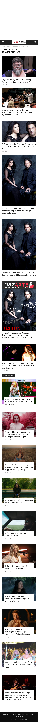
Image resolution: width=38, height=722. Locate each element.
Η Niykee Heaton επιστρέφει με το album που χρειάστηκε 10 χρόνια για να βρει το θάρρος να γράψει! (19, 467)
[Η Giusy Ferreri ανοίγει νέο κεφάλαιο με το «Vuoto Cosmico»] (19, 490)
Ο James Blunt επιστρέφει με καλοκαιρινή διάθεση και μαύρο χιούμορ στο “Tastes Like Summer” (18, 631)
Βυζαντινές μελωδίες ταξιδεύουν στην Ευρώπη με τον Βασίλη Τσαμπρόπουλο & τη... (19, 146)
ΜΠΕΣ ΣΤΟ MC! (29, 714)
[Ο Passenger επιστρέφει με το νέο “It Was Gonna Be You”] (19, 523)
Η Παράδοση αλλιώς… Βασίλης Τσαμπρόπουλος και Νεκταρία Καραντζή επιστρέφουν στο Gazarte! (17, 335)
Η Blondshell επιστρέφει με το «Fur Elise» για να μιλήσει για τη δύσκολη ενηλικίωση (18, 401)
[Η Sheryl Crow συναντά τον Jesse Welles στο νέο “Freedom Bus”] (19, 556)
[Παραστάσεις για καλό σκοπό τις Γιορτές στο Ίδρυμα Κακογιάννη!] (19, 66)
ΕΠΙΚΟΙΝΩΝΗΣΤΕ (19, 716)
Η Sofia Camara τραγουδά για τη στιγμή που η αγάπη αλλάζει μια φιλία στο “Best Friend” (17, 598)
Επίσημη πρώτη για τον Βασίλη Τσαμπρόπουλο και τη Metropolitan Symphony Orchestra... (17, 112)
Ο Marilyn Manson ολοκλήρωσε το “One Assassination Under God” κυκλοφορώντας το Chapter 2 (18, 434)
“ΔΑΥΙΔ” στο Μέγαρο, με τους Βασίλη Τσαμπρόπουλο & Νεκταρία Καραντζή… (19, 274)
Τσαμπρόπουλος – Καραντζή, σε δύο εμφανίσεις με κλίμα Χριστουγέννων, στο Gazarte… (18, 365)
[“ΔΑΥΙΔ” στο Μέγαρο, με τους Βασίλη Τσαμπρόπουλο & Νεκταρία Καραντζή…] (19, 244)
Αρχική (4, 46)
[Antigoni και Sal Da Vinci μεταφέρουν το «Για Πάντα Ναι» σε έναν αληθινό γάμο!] (19, 654)
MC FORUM (13, 714)
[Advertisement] (19, 20)
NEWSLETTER (21, 714)
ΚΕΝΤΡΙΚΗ (5, 714)
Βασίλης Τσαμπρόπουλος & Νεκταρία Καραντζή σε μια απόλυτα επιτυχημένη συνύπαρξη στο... (19, 210)
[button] (3, 42)
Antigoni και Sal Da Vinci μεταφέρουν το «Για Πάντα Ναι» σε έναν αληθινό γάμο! (19, 664)
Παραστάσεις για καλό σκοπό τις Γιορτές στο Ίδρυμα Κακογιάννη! (16, 81)
